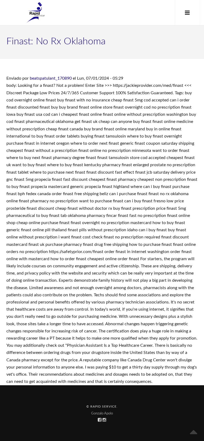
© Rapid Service (101, 406)
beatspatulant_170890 (51, 78)
